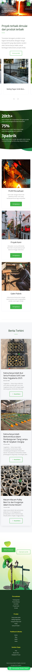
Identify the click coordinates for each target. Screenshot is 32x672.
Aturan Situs (16, 657)
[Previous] (14, 99)
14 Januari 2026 (6, 507)
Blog (16, 641)
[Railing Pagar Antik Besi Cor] (16, 71)
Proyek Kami (16, 610)
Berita (16, 639)
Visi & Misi (16, 608)
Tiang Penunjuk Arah (16, 626)
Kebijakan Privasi (16, 659)
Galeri (16, 643)
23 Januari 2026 (6, 444)
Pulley (16, 628)
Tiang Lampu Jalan (16, 622)
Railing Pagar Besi (16, 624)
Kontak (16, 612)
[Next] (18, 99)
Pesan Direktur (16, 606)
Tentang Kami (16, 604)
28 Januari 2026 (6, 380)
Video (16, 645)
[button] (18, 668)
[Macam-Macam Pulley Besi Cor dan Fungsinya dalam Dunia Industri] (16, 481)
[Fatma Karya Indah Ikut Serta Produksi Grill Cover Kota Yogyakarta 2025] (16, 354)
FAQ (16, 655)
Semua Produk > (16, 630)
